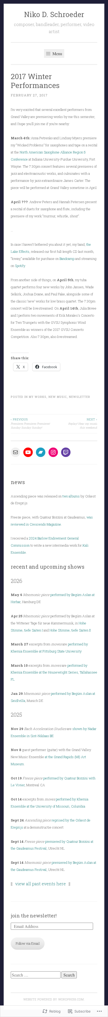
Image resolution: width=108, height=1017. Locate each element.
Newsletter (79, 397)
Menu (56, 53)
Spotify (20, 266)
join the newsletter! (34, 915)
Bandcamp (67, 258)
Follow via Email (28, 943)
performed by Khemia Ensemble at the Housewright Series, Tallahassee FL (54, 672)
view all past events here (40, 883)
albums (74, 496)
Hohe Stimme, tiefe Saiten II (70, 630)
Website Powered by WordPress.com (53, 999)
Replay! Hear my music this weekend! (82, 423)
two (65, 496)
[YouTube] (28, 452)
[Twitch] (66, 452)
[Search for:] (36, 975)
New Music (57, 397)
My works (37, 397)
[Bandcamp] (40, 452)
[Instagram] (53, 452)
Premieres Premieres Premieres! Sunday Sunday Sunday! (30, 423)
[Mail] (15, 452)
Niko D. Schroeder (54, 14)
